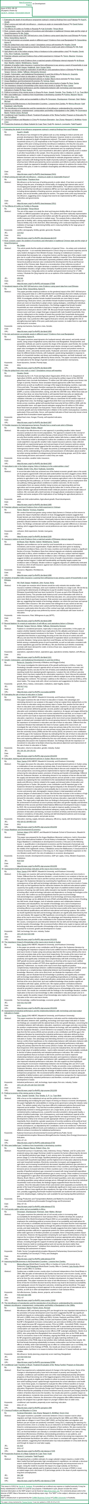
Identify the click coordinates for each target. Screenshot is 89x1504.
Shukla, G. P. (71, 92)
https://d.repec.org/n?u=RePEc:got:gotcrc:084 (34, 1408)
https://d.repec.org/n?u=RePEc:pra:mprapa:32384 (36, 1362)
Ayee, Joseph (49, 92)
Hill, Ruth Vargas (20, 67)
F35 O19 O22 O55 (24, 1295)
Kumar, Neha (46, 67)
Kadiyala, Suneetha (21, 54)
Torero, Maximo (69, 56)
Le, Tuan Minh (82, 92)
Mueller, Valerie (15, 63)
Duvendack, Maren (24, 1308)
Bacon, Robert (35, 1148)
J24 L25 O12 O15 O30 (25, 934)
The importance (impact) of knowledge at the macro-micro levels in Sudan (32, 85)
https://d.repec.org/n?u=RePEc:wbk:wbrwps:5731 (36, 1207)
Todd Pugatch (76, 124)
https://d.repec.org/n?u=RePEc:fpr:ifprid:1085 (34, 505)
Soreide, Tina (60, 92)
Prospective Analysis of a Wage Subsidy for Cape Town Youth (28, 124)
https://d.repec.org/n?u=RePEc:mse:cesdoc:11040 (36, 1300)
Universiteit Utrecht (22, 13)
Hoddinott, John (34, 67)
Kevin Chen (64, 1413)
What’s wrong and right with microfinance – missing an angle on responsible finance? (37, 24)
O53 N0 (20, 278)
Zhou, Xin (14, 97)
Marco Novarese (19, 1493)
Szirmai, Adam (49, 81)
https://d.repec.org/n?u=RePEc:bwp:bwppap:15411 (36, 174)
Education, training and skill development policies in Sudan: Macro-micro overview (36, 79)
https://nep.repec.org (51, 1491)
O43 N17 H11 (22, 686)
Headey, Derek (70, 45)
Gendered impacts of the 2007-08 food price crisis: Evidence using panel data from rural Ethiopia (41, 35)
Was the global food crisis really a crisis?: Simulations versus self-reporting (33, 45)
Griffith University (59, 1498)
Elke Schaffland (10, 117)
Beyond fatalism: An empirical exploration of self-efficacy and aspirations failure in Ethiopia (39, 70)
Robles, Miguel (16, 49)
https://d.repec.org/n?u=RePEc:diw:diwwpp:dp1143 (36, 238)
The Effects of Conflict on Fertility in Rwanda (21, 29)
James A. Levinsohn (62, 124)
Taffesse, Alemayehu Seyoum (34, 72)
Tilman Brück (58, 29)
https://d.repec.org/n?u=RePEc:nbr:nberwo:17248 (36, 1481)
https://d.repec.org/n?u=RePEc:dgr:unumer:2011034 (37, 1008)
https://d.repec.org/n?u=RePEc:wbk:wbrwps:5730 (36, 1143)
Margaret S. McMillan (73, 120)
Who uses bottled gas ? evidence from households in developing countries (32, 95)
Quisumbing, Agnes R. (18, 38)
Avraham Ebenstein (47, 120)
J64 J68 (20, 1475)
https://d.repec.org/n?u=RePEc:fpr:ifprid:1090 (34, 575)
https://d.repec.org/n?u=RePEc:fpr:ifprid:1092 (34, 464)
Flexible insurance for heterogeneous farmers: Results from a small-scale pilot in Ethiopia (38, 47)
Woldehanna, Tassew (30, 63)
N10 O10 (20, 861)
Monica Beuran (74, 104)
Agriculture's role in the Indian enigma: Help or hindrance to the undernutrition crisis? (36, 51)
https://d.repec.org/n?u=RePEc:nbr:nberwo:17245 (36, 1451)
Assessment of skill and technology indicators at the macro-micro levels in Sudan (35, 83)
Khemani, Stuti (74, 99)
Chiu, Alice (8, 54)
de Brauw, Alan (23, 542)
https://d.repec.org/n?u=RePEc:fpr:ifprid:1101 (34, 657)
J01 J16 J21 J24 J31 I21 (26, 751)
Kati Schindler (46, 29)
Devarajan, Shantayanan (57, 99)
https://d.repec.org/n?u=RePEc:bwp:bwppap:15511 (36, 203)
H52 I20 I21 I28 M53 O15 (26, 822)
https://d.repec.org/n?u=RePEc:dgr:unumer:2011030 (37, 1090)
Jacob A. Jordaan (7, 13)
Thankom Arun (10, 26)
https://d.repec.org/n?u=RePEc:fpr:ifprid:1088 (34, 621)
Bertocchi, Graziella (70, 74)
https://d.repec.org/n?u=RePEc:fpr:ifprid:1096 (34, 368)
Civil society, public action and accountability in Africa (24, 99)
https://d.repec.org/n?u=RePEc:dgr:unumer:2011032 (37, 827)
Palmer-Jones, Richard (19, 113)
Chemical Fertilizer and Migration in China (20, 120)
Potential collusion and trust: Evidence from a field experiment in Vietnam (32, 56)
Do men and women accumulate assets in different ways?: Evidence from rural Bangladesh (39, 40)
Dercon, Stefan (16, 72)
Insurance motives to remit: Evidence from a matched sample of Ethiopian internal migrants (39, 60)
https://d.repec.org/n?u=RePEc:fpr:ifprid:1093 (34, 331)
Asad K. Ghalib (23, 132)
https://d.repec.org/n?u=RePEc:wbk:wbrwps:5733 (36, 1259)
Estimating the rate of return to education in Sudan (23, 76)
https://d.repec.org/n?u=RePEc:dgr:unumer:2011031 (37, 939)
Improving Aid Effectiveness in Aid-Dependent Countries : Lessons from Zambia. (35, 104)
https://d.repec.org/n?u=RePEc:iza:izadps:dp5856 (36, 692)
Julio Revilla (18, 106)
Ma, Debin (25, 33)
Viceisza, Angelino (37, 510)
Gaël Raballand (32, 1266)
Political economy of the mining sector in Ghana (22, 92)
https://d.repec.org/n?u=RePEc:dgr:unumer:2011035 (37, 866)
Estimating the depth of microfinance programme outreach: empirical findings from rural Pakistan (41, 20)
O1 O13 (20, 1446)
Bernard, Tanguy (23, 626)
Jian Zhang (60, 120)
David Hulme (78, 24)
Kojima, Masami (70, 95)
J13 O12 (20, 233)
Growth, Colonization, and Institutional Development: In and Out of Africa (32, 74)
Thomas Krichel (27, 1502)
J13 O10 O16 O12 (24, 1357)
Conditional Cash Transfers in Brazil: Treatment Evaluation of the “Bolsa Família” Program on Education (44, 115)
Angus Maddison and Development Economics (22, 81)
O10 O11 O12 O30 (24, 1003)
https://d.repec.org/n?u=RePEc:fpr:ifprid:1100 (34, 536)
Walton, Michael (55, 1212)
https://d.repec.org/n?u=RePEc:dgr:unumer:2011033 (37, 756)
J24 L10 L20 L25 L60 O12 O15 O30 (30, 1085)
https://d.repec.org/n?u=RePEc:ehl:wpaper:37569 (36, 284)
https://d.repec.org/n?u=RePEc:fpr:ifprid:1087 (34, 422)
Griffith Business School (41, 1498)
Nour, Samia (50, 76)
